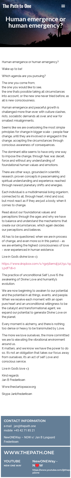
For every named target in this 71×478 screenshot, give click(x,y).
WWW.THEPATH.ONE (29, 452)
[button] (63, 6)
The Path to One (17, 5)
